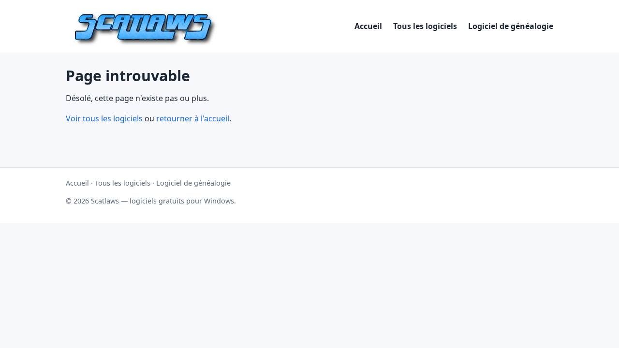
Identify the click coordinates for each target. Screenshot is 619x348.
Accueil (368, 26)
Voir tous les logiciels (104, 118)
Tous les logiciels (425, 26)
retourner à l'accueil (192, 118)
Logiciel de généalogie (510, 26)
